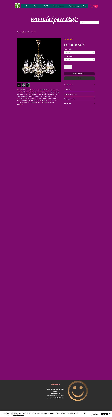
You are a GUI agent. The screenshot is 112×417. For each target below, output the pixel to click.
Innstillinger (96, 414)
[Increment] (70, 67)
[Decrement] (65, 67)
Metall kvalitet (68, 49)
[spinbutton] (68, 67)
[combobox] (79, 52)
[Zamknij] (110, 414)
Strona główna (22, 32)
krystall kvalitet (68, 56)
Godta (104, 414)
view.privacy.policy (18, 415)
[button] (94, 6)
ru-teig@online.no (55, 393)
